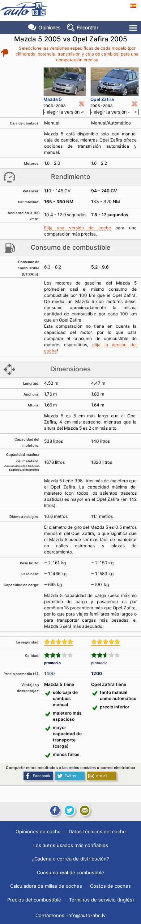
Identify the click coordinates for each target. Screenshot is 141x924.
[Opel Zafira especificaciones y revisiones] (114, 81)
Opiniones (49, 27)
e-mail (101, 775)
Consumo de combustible (70, 872)
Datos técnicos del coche (97, 831)
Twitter (71, 775)
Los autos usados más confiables (70, 845)
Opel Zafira (102, 99)
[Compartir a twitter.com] (69, 810)
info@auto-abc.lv (86, 915)
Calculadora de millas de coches (46, 886)
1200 (96, 673)
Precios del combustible (34, 900)
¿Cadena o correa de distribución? (70, 859)
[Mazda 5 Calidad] (58, 655)
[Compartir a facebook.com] (54, 810)
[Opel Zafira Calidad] (105, 655)
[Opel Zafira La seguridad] (105, 642)
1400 (49, 673)
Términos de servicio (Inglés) (101, 900)
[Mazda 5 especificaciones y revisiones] (64, 81)
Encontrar (87, 27)
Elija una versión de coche (77, 227)
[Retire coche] (82, 104)
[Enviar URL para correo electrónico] (84, 810)
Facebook (41, 775)
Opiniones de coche (38, 831)
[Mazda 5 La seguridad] (58, 642)
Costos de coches (110, 886)
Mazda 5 (52, 99)
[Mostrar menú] (133, 27)
